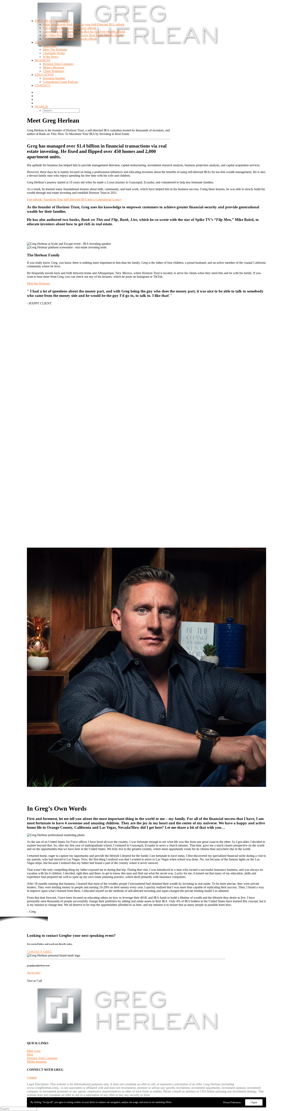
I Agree (254, 1102)
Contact (42, 85)
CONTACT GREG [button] (39, 952)
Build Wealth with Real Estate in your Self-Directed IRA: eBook (83, 24)
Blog (30, 1054)
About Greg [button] (45, 42)
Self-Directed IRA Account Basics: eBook (69, 28)
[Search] (18, 1108)
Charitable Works (54, 53)
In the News (50, 56)
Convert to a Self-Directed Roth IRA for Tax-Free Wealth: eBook (84, 31)
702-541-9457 (33, 973)
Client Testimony (53, 71)
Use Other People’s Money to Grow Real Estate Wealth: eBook (83, 35)
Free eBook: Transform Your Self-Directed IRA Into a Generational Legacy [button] (74, 199)
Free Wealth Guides (52, 21)
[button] (41, 106)
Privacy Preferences (232, 1102)
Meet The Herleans (55, 49)
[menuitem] (154, 53)
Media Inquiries (37, 1061)
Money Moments (53, 67)
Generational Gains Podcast (60, 82)
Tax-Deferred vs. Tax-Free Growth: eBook (70, 38)
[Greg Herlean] (146, 8)
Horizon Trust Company (58, 64)
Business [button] (42, 60)
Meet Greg (49, 46)
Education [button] (44, 74)
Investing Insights (54, 78)
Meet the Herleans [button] (38, 283)
